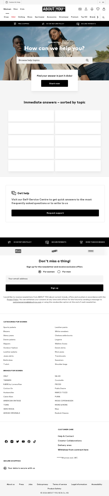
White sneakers (61, 331)
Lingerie (58, 339)
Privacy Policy (12, 299)
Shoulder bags (61, 364)
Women (7, 9)
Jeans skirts (8, 356)
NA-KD (58, 376)
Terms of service (60, 484)
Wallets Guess (61, 344)
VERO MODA (8, 409)
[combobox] (54, 60)
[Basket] (104, 9)
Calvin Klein (8, 397)
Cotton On (8, 388)
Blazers (6, 331)
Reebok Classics (62, 413)
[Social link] (6, 441)
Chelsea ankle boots (64, 335)
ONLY (5, 376)
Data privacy (42, 484)
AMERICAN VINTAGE (12, 401)
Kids (22, 9)
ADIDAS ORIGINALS (11, 413)
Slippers (6, 344)
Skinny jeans (8, 335)
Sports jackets (9, 327)
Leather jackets (10, 352)
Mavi (57, 409)
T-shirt (6, 364)
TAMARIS (7, 380)
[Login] (86, 9)
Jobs (30, 484)
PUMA (57, 397)
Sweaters (59, 360)
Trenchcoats (60, 356)
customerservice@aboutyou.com (27, 302)
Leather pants (61, 327)
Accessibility (97, 484)
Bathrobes (8, 360)
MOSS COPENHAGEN (64, 401)
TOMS (6, 405)
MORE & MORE (61, 405)
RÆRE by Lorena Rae (12, 384)
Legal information (79, 484)
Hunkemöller (8, 392)
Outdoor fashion (10, 348)
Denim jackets (9, 339)
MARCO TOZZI (61, 392)
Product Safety (54, 489)
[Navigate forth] (97, 17)
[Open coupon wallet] (80, 9)
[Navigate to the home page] (19, 431)
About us (11, 484)
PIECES (58, 384)
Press (21, 484)
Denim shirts (60, 348)
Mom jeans (59, 352)
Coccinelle (59, 380)
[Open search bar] (102, 17)
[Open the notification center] (92, 9)
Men (15, 9)
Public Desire (60, 388)
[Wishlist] (98, 9)
